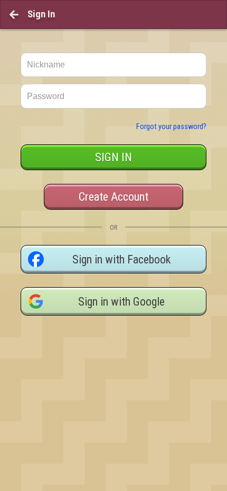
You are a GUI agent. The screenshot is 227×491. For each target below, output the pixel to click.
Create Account (113, 196)
